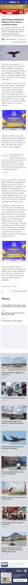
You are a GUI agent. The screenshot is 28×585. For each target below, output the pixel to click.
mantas (14, 286)
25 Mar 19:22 (4, 426)
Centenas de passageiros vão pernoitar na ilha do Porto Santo (12, 422)
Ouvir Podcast (20, 580)
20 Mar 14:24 (4, 502)
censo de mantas (6, 286)
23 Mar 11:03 (4, 451)
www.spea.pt (16, 147)
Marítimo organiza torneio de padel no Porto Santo (13, 498)
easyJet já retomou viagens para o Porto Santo (13, 373)
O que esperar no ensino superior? (12, 321)
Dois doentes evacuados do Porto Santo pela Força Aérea (13, 447)
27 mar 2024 (21, 39)
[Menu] (2, 2)
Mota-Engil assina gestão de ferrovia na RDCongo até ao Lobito (13, 313)
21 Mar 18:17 (4, 400)
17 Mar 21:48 (4, 527)
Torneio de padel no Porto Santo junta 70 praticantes (12, 473)
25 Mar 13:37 (4, 554)
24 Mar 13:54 (4, 377)
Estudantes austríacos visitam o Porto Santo (12, 523)
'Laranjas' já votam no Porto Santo (13, 398)
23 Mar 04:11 (4, 476)
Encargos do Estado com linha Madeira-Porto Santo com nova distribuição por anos (12, 550)
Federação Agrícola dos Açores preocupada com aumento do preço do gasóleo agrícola (14, 306)
